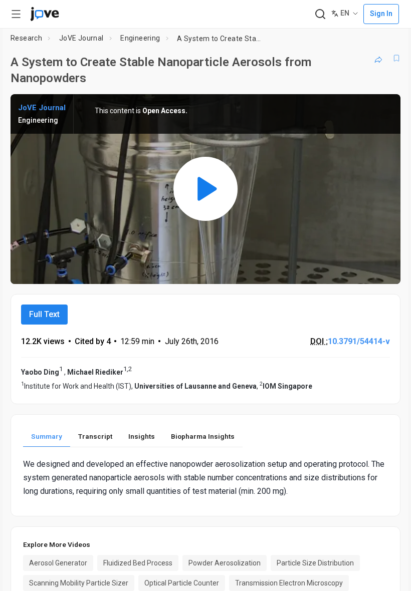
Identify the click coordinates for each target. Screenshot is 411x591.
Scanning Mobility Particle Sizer (78, 583)
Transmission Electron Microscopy (289, 583)
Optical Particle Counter (181, 583)
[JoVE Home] (44, 14)
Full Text (44, 314)
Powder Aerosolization (224, 563)
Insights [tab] (141, 436)
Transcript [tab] (95, 436)
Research (26, 38)
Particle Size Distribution (315, 563)
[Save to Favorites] (396, 58)
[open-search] (320, 14)
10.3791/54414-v (359, 341)
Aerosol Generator (58, 563)
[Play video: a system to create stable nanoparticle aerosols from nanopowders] (205, 188)
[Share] (378, 58)
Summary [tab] (46, 436)
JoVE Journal (81, 38)
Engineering (140, 38)
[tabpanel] (205, 477)
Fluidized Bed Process (137, 563)
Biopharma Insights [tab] (203, 436)
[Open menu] (16, 14)
